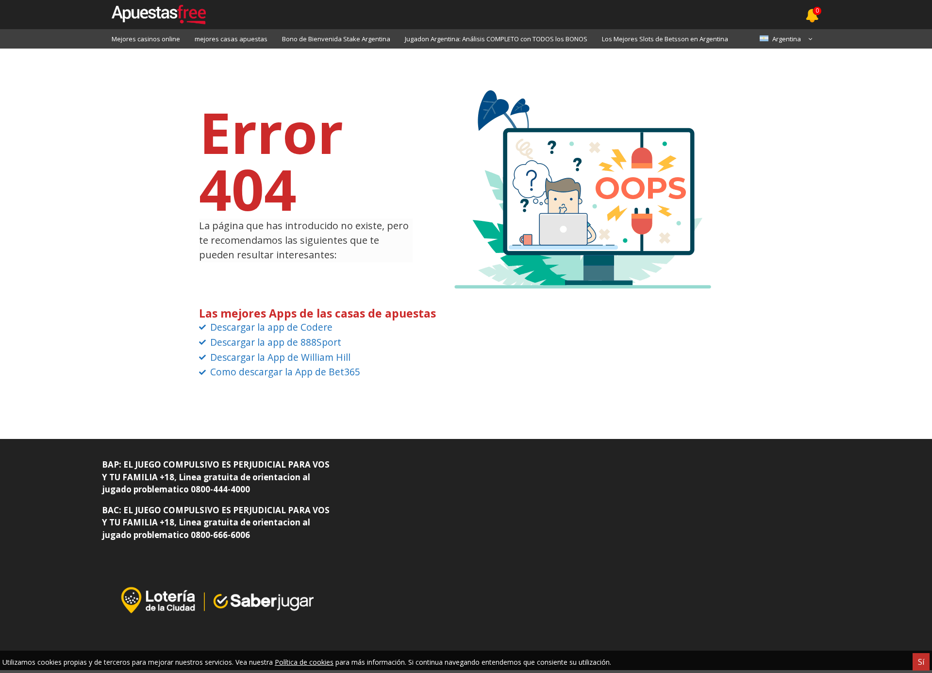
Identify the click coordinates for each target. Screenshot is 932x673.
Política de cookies (304, 662)
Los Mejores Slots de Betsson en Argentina (665, 38)
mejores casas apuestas (231, 38)
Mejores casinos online (146, 38)
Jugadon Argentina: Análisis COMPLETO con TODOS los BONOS (496, 38)
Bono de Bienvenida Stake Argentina (336, 38)
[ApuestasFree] (154, 14)
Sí (921, 661)
